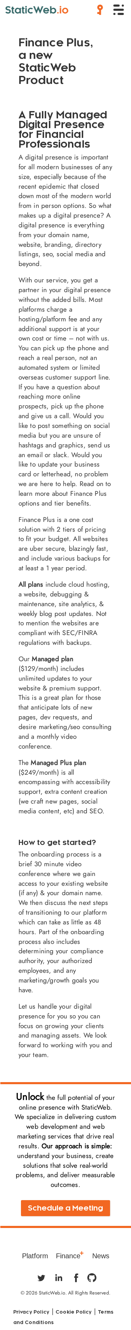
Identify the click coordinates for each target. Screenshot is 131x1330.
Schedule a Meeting (65, 1208)
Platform (35, 1256)
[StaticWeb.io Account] (99, 12)
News (100, 1256)
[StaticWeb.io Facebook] (76, 1278)
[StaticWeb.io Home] (36, 10)
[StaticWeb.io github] (93, 1278)
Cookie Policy (74, 1312)
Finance (68, 1256)
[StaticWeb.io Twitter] (41, 1278)
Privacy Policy (31, 1312)
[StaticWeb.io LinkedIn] (58, 1278)
